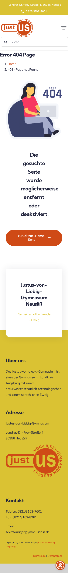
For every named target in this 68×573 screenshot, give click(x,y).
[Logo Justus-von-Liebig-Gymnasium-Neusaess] (17, 20)
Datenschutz (55, 556)
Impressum (39, 556)
